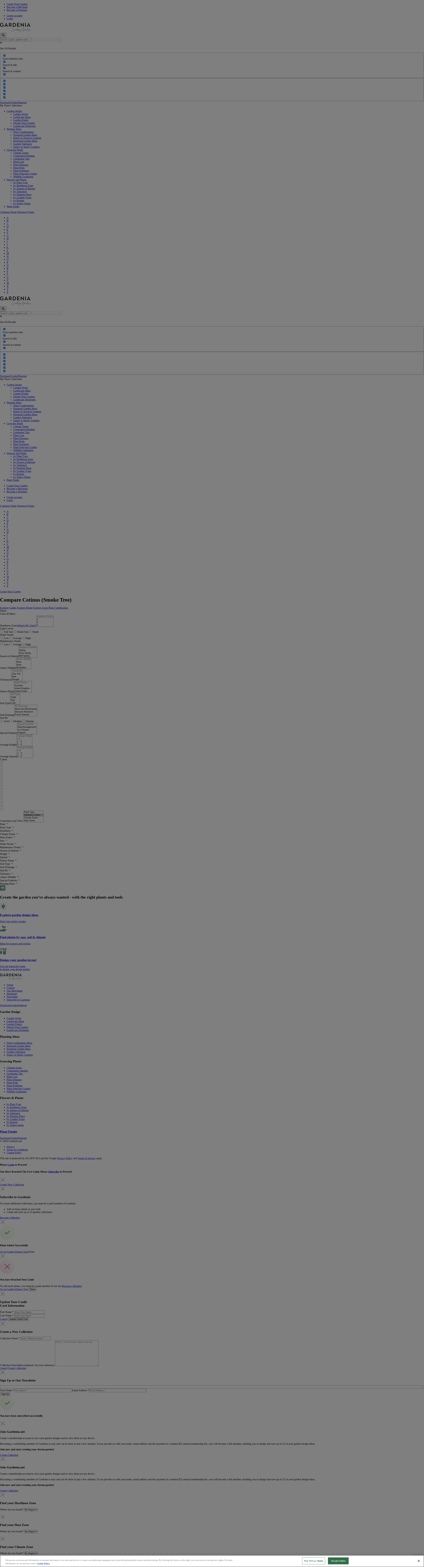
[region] (212, 1561)
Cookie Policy (43, 1563)
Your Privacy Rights (313, 1561)
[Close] (418, 1561)
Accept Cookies (338, 1561)
